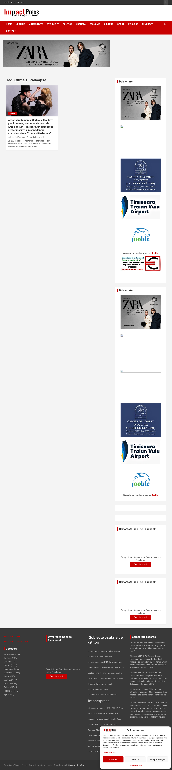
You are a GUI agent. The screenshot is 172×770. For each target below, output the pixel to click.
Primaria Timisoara (96, 730)
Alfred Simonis (114, 651)
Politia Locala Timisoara (107, 724)
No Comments (39, 137)
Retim (90, 736)
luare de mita (93, 719)
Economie (95, 24)
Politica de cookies (12, 636)
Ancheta (81, 24)
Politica (67, 24)
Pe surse (133, 24)
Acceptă (113, 759)
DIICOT (91, 679)
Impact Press (26, 137)
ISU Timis (119, 708)
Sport (120, 24)
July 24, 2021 (13, 137)
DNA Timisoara (117, 679)
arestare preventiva (95, 662)
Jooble (155, 253)
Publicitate (8, 691)
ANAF (97, 657)
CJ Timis (118, 662)
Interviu (7, 676)
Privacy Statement (135, 765)
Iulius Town (92, 714)
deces (113, 673)
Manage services (110, 752)
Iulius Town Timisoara (108, 713)
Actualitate (36, 24)
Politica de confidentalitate (16, 641)
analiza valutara (105, 656)
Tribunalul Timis (94, 741)
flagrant (105, 689)
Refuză (135, 759)
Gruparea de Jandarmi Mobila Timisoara (102, 694)
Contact (11, 31)
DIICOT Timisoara (100, 679)
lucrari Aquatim (104, 719)
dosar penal (106, 684)
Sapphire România (76, 765)
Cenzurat (147, 24)
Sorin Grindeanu (99, 736)
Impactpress (99, 701)
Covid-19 (117, 668)
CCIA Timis (109, 662)
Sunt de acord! (140, 564)
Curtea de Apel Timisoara (99, 673)
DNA (109, 678)
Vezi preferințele (157, 759)
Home (9, 24)
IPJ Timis (111, 708)
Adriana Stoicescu (101, 651)
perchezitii (92, 724)
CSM (122, 668)
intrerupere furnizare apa (97, 708)
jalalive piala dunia (138, 689)
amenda (91, 657)
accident (91, 651)
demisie (119, 673)
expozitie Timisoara (95, 689)
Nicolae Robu (116, 719)
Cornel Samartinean (106, 668)
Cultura (108, 24)
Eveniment (53, 24)
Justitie (20, 24)
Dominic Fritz (94, 684)
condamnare (93, 667)
